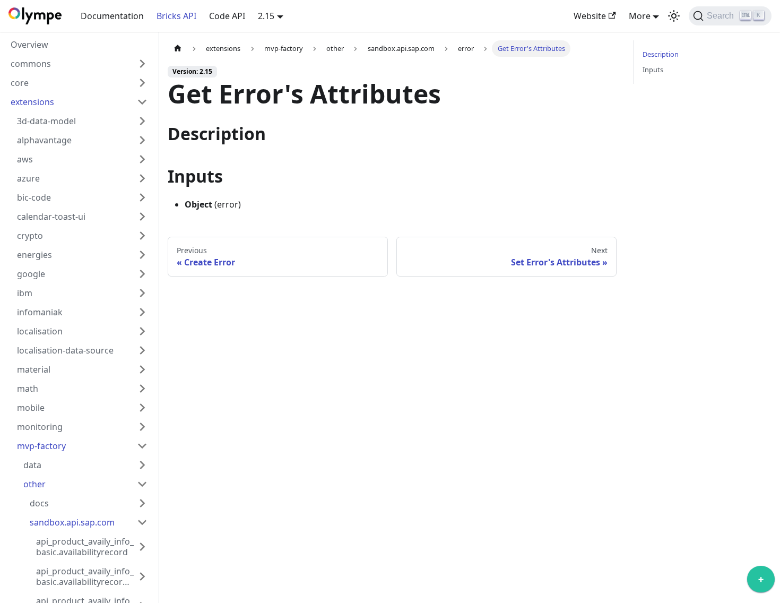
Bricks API (176, 16)
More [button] (640, 16)
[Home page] (178, 48)
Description (661, 54)
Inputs (653, 69)
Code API (227, 16)
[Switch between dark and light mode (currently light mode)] (673, 15)
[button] (79, 63)
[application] (761, 582)
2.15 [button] (266, 16)
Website (590, 16)
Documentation (112, 16)
